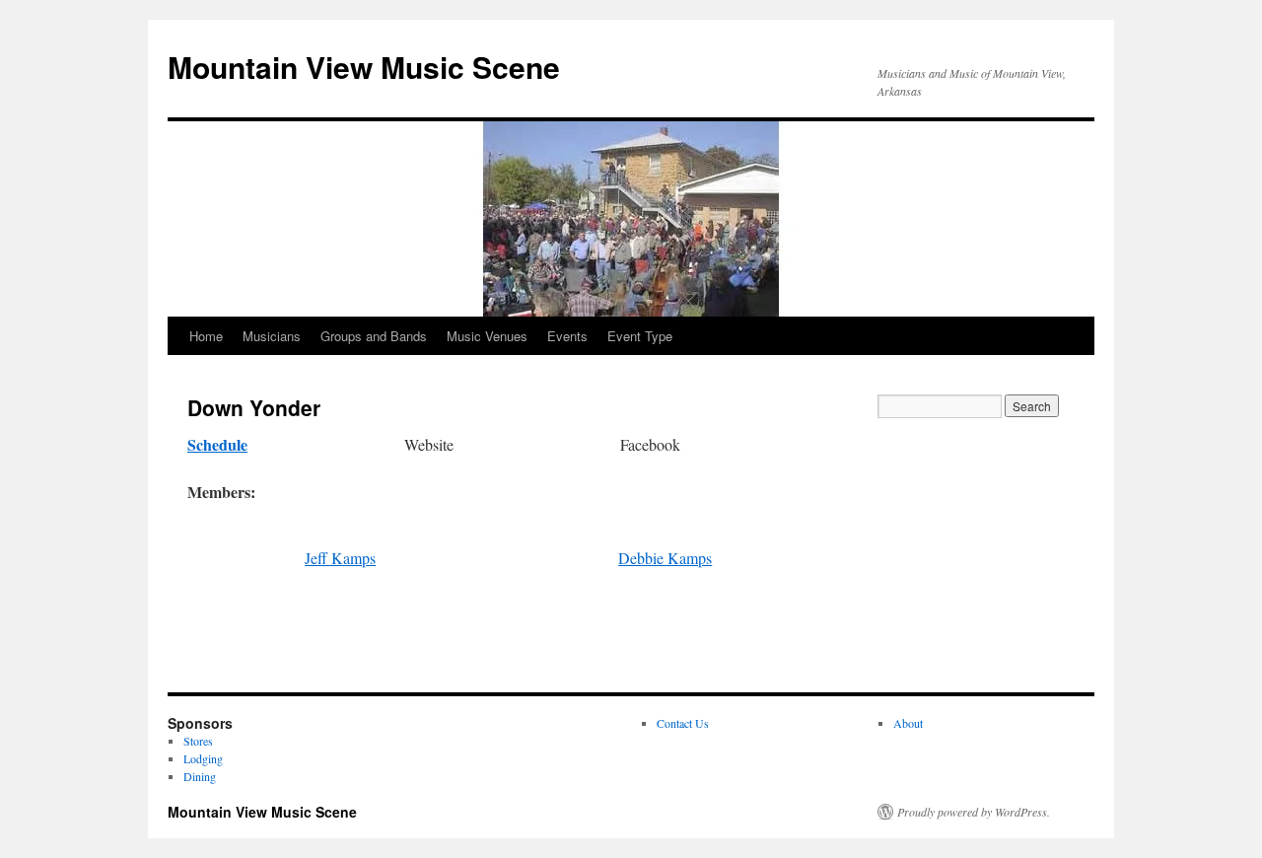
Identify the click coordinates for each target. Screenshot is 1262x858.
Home (206, 335)
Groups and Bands (373, 335)
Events (567, 335)
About (908, 723)
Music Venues (487, 335)
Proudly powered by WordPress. (973, 812)
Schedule (217, 444)
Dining (199, 776)
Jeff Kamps (340, 557)
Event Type (639, 335)
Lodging (203, 758)
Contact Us (683, 723)
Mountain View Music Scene (364, 66)
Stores (198, 741)
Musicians (272, 335)
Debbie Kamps (665, 557)
